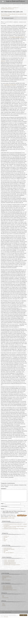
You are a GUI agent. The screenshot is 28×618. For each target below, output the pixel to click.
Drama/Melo (5, 537)
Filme (6, 7)
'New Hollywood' (15, 7)
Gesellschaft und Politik (5, 597)
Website (2, 508)
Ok (23, 615)
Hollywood (10, 7)
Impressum (3, 604)
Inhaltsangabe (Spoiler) (9, 18)
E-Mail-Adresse (4, 506)
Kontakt (3, 603)
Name (2, 503)
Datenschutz (3, 605)
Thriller (5, 540)
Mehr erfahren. (6, 616)
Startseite (3, 7)
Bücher (3, 595)
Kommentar (4, 488)
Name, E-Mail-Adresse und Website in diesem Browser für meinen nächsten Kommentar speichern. (14, 511)
